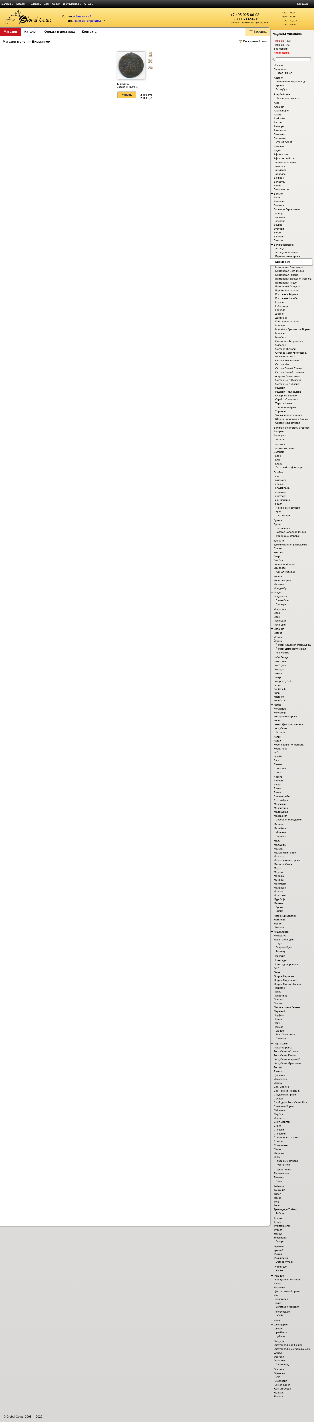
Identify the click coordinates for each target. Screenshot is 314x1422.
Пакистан (279, 987)
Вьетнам (279, 451)
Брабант (281, 85)
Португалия (281, 1043)
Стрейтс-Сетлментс (287, 399)
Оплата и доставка (59, 31)
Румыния (279, 1075)
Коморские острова (285, 716)
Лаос (277, 760)
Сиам (279, 1181)
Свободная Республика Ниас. (291, 1102)
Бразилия (279, 220)
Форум (56, 4)
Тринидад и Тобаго (285, 1209)
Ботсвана (279, 217)
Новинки (279, 40)
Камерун (279, 669)
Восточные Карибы (286, 298)
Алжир (277, 114)
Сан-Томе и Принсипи (287, 1090)
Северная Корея (284, 1106)
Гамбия (278, 472)
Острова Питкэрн (285, 348)
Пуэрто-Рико (283, 1164)
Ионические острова (288, 507)
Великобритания (284, 244)
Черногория (281, 1298)
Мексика (279, 875)
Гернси (279, 302)
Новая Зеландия (284, 939)
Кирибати (279, 700)
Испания (279, 628)
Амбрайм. (280, 118)
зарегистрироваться (89, 21)
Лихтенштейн (282, 796)
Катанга (280, 732)
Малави (278, 824)
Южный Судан (282, 1388)
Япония (278, 1396)
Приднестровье (283, 1047)
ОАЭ (276, 968)
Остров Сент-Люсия (287, 383)
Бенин (277, 197)
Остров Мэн (282, 364)
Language (304, 4)
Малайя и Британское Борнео (293, 329)
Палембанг (282, 600)
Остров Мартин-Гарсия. (288, 984)
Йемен (278, 640)
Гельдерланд (281, 487)
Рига (278, 772)
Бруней (278, 224)
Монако (278, 891)
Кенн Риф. (280, 688)
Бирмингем (282, 261)
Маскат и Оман (283, 864)
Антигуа (280, 248)
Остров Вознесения (287, 360)
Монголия (280, 895)
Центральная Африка (287, 1291)
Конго (277, 720)
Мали (277, 840)
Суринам (279, 1153)
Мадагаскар (281, 811)
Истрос (278, 632)
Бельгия (278, 193)
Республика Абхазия (286, 1051)
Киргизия (279, 696)
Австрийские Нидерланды (291, 81)
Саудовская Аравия (285, 1094)
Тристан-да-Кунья (286, 407)
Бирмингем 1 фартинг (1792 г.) (127, 85)
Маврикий (280, 803)
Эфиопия (279, 1373)
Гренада (280, 309)
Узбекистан (280, 1237)
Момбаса (280, 337)
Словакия (279, 1129)
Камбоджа (280, 665)
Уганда (278, 1233)
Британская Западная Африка (293, 278)
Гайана (278, 463)
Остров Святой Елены (288, 368)
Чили (277, 1320)
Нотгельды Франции (286, 964)
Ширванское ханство (288, 98)
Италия (278, 636)
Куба (276, 752)
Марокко (279, 856)
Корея (277, 740)
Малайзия (280, 828)
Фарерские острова (287, 535)
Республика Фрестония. (288, 1063)
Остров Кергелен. (284, 976)
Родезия (280, 387)
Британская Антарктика (289, 267)
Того (276, 1201)
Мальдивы (280, 844)
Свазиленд (282, 1364)
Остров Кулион (284, 1261)
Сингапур (279, 1118)
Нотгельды (280, 960)
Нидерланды (281, 931)
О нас (88, 4)
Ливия (277, 788)
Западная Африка (284, 564)
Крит (278, 511)
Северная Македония (289, 819)
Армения (279, 146)
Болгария (279, 201)
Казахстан (280, 661)
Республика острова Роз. (288, 1059)
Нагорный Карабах (285, 915)
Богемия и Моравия (287, 1306)
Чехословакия (282, 1311)
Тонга (277, 1205)
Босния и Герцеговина (287, 209)
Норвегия (279, 955)
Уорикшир (281, 411)
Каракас (280, 439)
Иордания (280, 609)
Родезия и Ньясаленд (288, 391)
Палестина (280, 995)
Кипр (277, 692)
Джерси (279, 313)
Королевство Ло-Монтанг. (289, 744)
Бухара (280, 1241)
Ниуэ (278, 943)
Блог (46, 4)
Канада (278, 673)
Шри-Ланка (280, 1332)
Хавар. (278, 1283)
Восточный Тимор (284, 448)
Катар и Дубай (282, 681)
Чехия (277, 1302)
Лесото (278, 776)
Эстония (279, 1369)
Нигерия (279, 927)
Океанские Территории (289, 341)
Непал (277, 923)
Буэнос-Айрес (284, 141)
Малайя (280, 325)
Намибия (279, 919)
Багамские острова (285, 162)
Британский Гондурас (288, 286)
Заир (277, 556)
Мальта (278, 848)
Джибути (279, 540)
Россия (278, 1067)
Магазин (7, 4)
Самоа (278, 1082)
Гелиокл (278, 483)
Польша (278, 1026)
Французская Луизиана (287, 1279)
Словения (280, 1133)
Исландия (280, 624)
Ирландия (280, 620)
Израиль (279, 584)
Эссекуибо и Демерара (289, 467)
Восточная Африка (286, 294)
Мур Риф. (279, 899)
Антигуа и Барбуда (286, 252)
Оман (277, 972)
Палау (277, 991)
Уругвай (278, 1250)
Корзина (260, 31)
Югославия (280, 1380)
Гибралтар (281, 306)
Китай (277, 704)
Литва (277, 792)
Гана (276, 476)
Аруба (277, 150)
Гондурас (279, 495)
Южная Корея (282, 1384)
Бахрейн (279, 177)
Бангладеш (280, 169)
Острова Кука (284, 947)
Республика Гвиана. (285, 1055)
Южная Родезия (285, 571)
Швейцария (281, 1324)
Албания (279, 106)
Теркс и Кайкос (284, 403)
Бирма (279, 910)
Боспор (278, 213)
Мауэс (277, 868)
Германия (280, 492)
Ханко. (279, 1270)
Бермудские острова (287, 256)
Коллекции (280, 708)
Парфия (279, 1015)
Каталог (22, 4)
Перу (277, 1022)
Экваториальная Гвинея (288, 1344)
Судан (277, 1149)
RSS (288, 40)
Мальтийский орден (285, 852)
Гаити (277, 459)
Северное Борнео (286, 395)
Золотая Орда (282, 580)
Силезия (281, 1038)
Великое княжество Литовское (292, 427)
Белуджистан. (282, 189)
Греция (278, 503)
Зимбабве (280, 567)
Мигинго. (279, 879)
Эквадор (279, 1341)
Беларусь (279, 181)
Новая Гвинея (284, 72)
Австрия (278, 77)
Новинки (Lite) (282, 44)
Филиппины (281, 1257)
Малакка (281, 832)
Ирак (277, 612)
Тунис (277, 1222)
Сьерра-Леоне (282, 1169)
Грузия (278, 520)
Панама (278, 1003)
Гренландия (283, 528)
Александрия (281, 110)
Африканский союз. (285, 158)
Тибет (277, 1193)
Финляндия (280, 1266)
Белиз (277, 185)
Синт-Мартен (282, 1121)
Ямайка (278, 1392)
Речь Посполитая (286, 1034)
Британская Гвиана (286, 274)
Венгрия (279, 431)
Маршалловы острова (287, 860)
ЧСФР (279, 1315)
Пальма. (279, 999)
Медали (278, 872)
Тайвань (279, 1186)
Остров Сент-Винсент (288, 379)
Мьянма (278, 903)
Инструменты (72, 4)
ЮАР (277, 1377)
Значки (278, 576)
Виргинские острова (287, 290)
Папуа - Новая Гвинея (287, 1007)
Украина (279, 1246)
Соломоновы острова (286, 1137)
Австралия (280, 69)
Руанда (278, 1071)
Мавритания (281, 807)
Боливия (279, 205)
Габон (277, 455)
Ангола (278, 122)
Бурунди (279, 228)
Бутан (277, 232)
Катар (277, 677)
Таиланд (279, 1177)
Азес (276, 102)
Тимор (277, 1197)
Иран (277, 616)
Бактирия (279, 166)
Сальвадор (280, 1078)
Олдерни (280, 344)
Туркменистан (282, 1225)
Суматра (281, 604)
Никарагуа (280, 935)
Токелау (280, 951)
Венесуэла (280, 435)
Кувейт (278, 756)
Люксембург (281, 800)
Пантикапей (283, 515)
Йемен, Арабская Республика (293, 644)
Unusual (278, 65)
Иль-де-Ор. (280, 588)
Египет (278, 548)
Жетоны (278, 552)
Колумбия (280, 712)
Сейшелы (279, 1110)
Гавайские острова (287, 1160)
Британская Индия (286, 282)
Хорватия (279, 1287)
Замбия (278, 560)
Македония (280, 815)
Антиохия (279, 134)
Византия (279, 444)
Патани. (278, 1019)
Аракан (280, 907)
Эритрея (279, 1356)
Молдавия (280, 887)
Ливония (281, 768)
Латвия (278, 764)
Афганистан (281, 154)
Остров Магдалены (285, 980)
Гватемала (280, 479)
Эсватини (279, 1360)
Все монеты (281, 48)
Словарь (36, 4)
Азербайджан (282, 94)
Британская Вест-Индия (289, 270)
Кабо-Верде (281, 657)
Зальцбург (282, 89)
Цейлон (280, 1336)
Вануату (278, 236)
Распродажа (281, 52)
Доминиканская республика (290, 544)
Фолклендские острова (289, 414)
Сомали (278, 1141)
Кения (277, 685)
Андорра (279, 126)
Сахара (278, 1098)
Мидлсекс (281, 333)
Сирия (277, 1125)
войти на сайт (83, 16)
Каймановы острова (287, 321)
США (277, 1157)
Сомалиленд (281, 1145)
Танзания (279, 1189)
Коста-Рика (280, 748)
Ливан (277, 784)
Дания (277, 524)
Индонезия (280, 596)
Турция (278, 1229)
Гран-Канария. (282, 499)
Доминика (281, 317)
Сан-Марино (281, 1086)
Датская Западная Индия (291, 531)
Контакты (89, 31)
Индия (277, 592)
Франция (279, 1275)
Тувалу (278, 1218)
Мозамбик (280, 883)
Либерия (279, 780)
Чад (276, 1295)
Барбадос (279, 173)
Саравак (281, 836)
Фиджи (278, 1253)
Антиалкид (280, 130)
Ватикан (278, 240)
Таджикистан (281, 1173)
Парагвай (279, 1011)
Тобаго (280, 1213)
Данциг (280, 1030)
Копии (277, 736)
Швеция (278, 1328)
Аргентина (280, 138)
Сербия (278, 1114)
